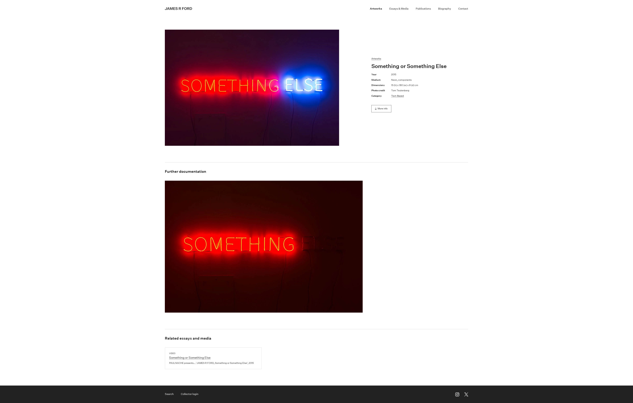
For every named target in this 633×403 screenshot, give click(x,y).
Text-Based (397, 95)
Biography (444, 8)
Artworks (376, 8)
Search (169, 394)
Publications (423, 8)
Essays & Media (398, 8)
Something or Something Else (190, 358)
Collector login (189, 394)
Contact (463, 8)
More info (383, 108)
